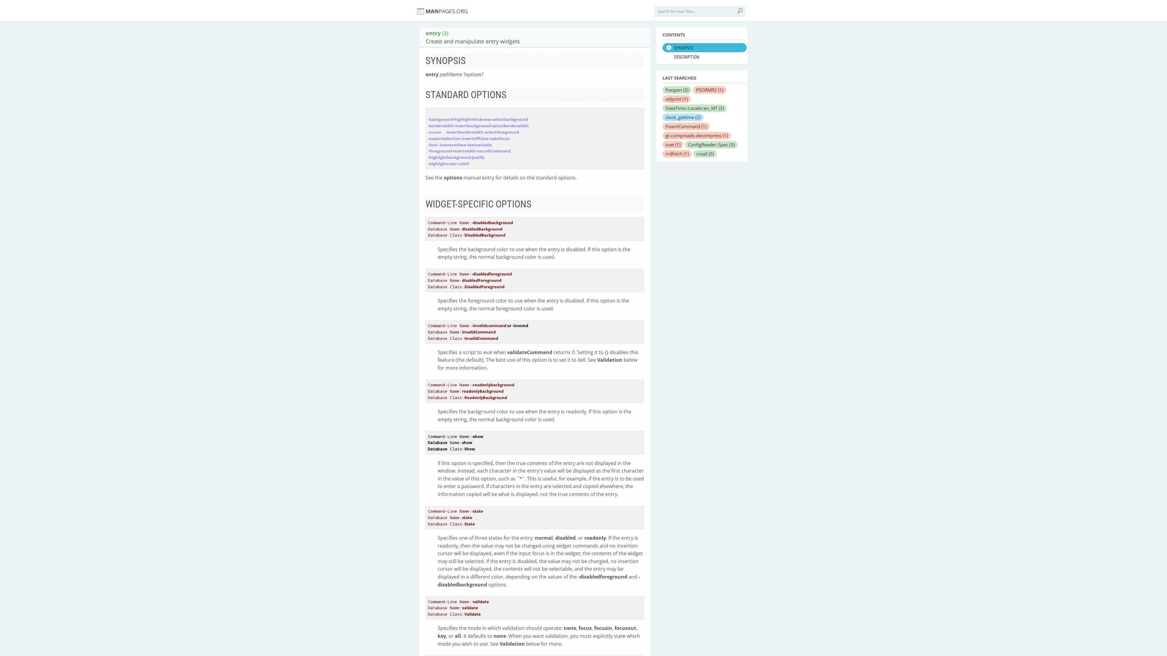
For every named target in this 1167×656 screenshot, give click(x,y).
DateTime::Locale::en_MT (695, 108)
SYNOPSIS (683, 48)
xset (673, 145)
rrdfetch (677, 154)
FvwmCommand (686, 126)
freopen (677, 90)
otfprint (677, 99)
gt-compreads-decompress (697, 135)
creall (705, 154)
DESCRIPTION (686, 57)
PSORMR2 (709, 90)
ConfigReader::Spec (711, 145)
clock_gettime (683, 117)
